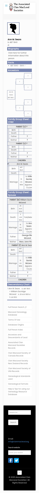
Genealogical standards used (19, 377)
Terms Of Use (14, 320)
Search (13, 422)
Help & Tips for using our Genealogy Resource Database (19, 392)
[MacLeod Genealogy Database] (20, 5)
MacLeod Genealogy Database (17, 313)
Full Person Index (15, 329)
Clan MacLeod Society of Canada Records (19, 354)
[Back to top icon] (19, 473)
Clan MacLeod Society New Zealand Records (18, 362)
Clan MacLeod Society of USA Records (19, 369)
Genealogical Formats (18, 384)
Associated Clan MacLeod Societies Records (16, 345)
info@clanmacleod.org (18, 441)
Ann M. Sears (22, 164)
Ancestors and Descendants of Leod (17, 336)
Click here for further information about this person (18, 56)
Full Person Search (16, 307)
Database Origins (16, 325)
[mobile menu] (6, 5)
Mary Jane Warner (27, 241)
